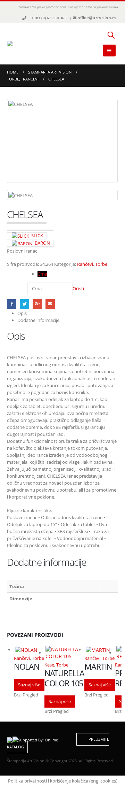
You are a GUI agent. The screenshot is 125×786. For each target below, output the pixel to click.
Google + (37, 304)
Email (50, 304)
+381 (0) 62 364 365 (49, 17)
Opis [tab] (22, 313)
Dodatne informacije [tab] (38, 320)
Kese (49, 665)
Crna (42, 274)
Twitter (24, 304)
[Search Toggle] (111, 35)
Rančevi (85, 264)
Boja (13, 273)
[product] (29, 649)
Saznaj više (29, 684)
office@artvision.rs (96, 18)
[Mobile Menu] (109, 50)
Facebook (11, 304)
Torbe (101, 264)
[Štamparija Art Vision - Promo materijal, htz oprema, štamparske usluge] (26, 43)
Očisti (78, 288)
